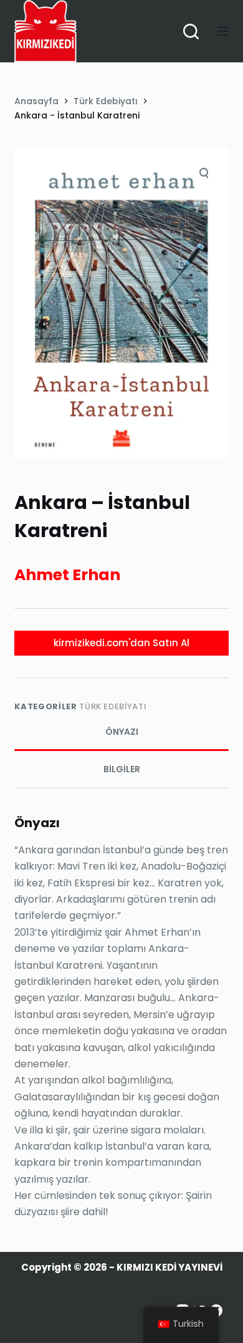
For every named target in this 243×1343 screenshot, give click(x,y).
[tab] (121, 732)
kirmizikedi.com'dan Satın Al (121, 642)
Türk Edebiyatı (112, 706)
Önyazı (121, 731)
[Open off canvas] (223, 31)
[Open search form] (191, 31)
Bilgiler (121, 769)
